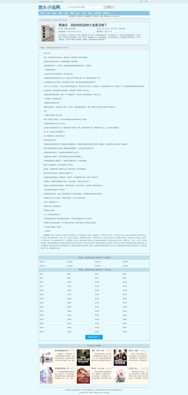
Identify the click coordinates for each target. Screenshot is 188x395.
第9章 (41, 282)
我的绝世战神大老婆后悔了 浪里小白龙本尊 (111, 243)
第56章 (125, 327)
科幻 (78, 13)
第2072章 (70, 266)
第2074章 (125, 262)
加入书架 (105, 28)
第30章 (69, 303)
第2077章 (108, 31)
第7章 (96, 278)
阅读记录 (106, 13)
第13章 (42, 286)
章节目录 (114, 28)
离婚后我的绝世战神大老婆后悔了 (129, 245)
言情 (89, 13)
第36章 (125, 307)
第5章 (41, 278)
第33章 (42, 307)
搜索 (108, 7)
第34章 (69, 307)
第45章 (42, 319)
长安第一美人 (133, 368)
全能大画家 (83, 240)
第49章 (42, 323)
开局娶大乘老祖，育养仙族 (125, 238)
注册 (146, 1)
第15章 (97, 286)
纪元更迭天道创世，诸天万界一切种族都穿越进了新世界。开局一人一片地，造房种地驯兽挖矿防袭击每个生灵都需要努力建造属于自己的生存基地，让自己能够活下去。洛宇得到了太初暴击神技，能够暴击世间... (101, 360)
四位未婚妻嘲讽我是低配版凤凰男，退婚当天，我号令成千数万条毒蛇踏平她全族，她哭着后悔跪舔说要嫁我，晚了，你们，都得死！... (64, 376)
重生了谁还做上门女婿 (59, 235)
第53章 (42, 327)
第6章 (69, 278)
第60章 (125, 332)
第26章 (69, 298)
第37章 (42, 311)
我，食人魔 (67, 238)
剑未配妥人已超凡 (72, 240)
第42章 (69, 315)
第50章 (69, 323)
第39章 (97, 311)
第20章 (125, 290)
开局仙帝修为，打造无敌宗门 (77, 235)
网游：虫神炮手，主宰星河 (97, 235)
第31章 (97, 303)
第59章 (97, 332)
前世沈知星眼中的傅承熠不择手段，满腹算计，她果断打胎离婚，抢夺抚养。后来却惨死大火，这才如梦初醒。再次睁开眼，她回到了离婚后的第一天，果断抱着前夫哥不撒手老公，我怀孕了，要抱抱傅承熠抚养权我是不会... (101, 378)
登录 (141, 1)
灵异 (84, 13)
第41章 (42, 315)
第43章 (97, 315)
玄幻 (48, 13)
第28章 (125, 298)
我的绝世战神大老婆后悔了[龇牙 (82, 245)
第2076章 (70, 262)
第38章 (69, 311)
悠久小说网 (43, 20)
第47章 (97, 319)
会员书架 (97, 13)
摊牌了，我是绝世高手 (94, 238)
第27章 (97, 298)
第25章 (42, 298)
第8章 (124, 278)
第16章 (125, 286)
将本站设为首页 (45, 1)
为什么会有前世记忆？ (57, 240)
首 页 (42, 13)
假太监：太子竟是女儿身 (115, 235)
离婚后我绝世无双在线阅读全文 (60, 245)
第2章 (69, 274)
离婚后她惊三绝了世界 (109, 245)
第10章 (69, 282)
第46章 (69, 319)
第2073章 (42, 266)
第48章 (125, 319)
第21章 (42, 294)
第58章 (69, 332)
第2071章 (97, 266)
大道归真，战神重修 (79, 238)
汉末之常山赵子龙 (109, 238)
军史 (66, 13)
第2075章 (97, 262)
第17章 (42, 290)
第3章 (96, 274)
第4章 (124, 274)
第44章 (125, 315)
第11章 (97, 282)
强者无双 (46, 240)
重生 (54, 13)
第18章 (69, 290)
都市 (60, 13)
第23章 (97, 294)
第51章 (97, 323)
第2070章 (125, 266)
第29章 (42, 303)
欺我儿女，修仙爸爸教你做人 (97, 240)
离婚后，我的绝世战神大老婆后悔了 (57, 20)
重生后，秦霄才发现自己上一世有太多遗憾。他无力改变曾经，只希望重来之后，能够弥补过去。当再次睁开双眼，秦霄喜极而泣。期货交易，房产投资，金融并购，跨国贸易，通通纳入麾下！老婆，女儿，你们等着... (138, 360)
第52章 (125, 323)
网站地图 (106, 392)
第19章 (97, 290)
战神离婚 (97, 245)
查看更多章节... (94, 337)
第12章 (125, 282)
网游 (72, 13)
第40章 (125, 311)
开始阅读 (122, 28)
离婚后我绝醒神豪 (54, 243)
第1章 (41, 274)
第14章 (69, 286)
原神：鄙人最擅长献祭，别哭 (53, 238)
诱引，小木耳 (136, 240)
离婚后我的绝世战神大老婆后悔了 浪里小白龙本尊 (78, 243)
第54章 (69, 327)
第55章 (97, 327)
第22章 (69, 294)
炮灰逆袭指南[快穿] (61, 350)
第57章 (42, 332)
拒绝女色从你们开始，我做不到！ (119, 240)
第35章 (97, 307)
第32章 (125, 303)
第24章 (125, 294)
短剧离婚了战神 (55, 248)
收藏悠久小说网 (58, 1)
